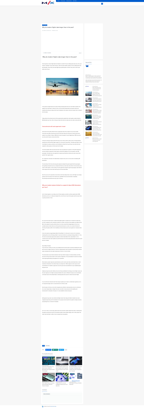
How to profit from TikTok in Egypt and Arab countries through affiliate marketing (97, 106)
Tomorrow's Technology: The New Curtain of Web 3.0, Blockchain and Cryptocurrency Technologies (48, 369)
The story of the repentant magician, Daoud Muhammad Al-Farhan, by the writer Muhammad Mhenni (97, 123)
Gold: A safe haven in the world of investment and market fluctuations (94, 77)
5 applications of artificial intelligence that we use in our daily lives (62, 384)
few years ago (88, 74)
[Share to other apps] (66, 350)
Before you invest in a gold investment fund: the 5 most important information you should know (97, 140)
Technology (47, 345)
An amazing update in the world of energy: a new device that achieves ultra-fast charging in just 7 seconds (75, 369)
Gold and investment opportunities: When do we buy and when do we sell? (97, 134)
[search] (102, 4)
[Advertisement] (72, 15)
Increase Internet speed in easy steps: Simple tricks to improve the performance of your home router (62, 369)
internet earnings (53, 406)
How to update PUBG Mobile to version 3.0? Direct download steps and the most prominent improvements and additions (97, 95)
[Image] (89, 88)
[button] (48, 350)
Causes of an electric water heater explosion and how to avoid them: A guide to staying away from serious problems (97, 112)
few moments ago (45, 365)
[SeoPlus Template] (42, 406)
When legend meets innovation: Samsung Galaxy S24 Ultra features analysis (48, 384)
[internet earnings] (48, 3)
